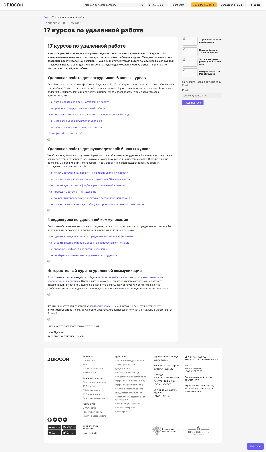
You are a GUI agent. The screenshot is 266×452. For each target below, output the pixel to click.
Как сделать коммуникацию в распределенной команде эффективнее (91, 236)
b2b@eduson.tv (161, 360)
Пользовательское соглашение (130, 376)
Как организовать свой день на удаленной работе (79, 101)
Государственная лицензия (128, 392)
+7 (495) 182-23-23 (193, 368)
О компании (89, 360)
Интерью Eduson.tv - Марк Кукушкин (209, 72)
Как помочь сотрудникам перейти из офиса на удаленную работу (88, 172)
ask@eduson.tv (192, 380)
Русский (92, 433)
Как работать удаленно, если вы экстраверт (75, 127)
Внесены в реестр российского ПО (170, 430)
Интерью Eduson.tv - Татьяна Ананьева (209, 51)
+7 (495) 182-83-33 (165, 380)
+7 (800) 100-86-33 (162, 384)
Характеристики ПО (92, 412)
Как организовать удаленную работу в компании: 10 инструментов (89, 179)
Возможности (90, 372)
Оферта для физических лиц (129, 384)
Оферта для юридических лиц (130, 380)
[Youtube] (65, 419)
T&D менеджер (90, 386)
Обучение (157, 4)
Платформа (177, 4)
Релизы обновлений (93, 368)
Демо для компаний (204, 4)
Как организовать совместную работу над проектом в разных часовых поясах (96, 204)
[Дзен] (49, 419)
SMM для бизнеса (91, 390)
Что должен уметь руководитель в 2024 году (210, 61)
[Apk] (54, 432)
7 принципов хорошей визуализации (210, 40)
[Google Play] (69, 427)
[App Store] (54, 427)
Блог (46, 17)
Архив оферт (121, 411)
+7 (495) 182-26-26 (193, 371)
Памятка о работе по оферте (129, 388)
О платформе (89, 408)
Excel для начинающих (94, 398)
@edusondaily (102, 305)
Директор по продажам (94, 382)
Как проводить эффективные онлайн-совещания (78, 248)
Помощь (255, 446)
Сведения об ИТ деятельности (130, 360)
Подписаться (193, 102)
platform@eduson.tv (163, 369)
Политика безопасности (95, 416)
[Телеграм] (60, 419)
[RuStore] (69, 432)
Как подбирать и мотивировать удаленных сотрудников (83, 255)
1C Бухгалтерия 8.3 (92, 394)
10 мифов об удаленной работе (67, 133)
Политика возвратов (125, 407)
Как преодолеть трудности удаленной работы (77, 108)
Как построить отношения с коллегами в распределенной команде (89, 114)
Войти (257, 4)
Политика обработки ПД (127, 372)
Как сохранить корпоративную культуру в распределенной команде (90, 198)
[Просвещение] (198, 430)
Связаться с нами (231, 4)
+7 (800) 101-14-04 (162, 396)
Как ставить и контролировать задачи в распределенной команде (89, 242)
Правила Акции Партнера (127, 403)
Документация (122, 368)
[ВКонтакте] (55, 419)
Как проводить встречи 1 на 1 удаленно (72, 191)
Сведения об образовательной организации (130, 398)
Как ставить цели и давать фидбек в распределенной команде (87, 185)
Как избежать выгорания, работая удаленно (75, 120)
